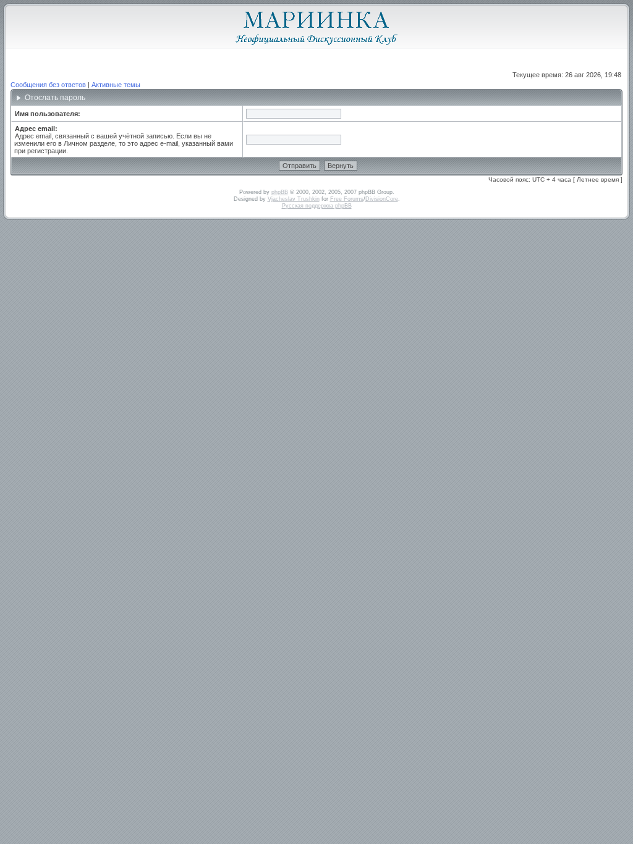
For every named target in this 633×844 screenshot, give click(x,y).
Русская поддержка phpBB (317, 206)
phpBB (279, 192)
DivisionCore (381, 199)
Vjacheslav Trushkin (294, 199)
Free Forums (346, 199)
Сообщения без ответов (48, 84)
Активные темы (115, 84)
